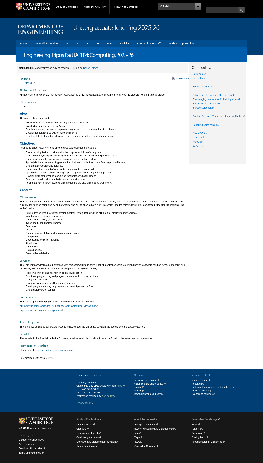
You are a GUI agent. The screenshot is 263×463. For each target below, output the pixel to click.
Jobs (136, 433)
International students (87, 433)
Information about (201, 375)
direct (95, 68)
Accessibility (25, 444)
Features (196, 428)
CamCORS (199, 133)
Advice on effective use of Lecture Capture (215, 95)
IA (67, 43)
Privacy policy (83, 403)
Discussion (197, 433)
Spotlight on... (199, 437)
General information (46, 43)
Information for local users (147, 394)
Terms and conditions (30, 452)
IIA (87, 43)
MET (109, 43)
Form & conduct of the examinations (54, 350)
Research (197, 383)
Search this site (214, 5)
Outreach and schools (145, 380)
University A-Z (26, 435)
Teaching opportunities (181, 43)
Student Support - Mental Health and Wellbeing (217, 116)
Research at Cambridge (125, 6)
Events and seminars (203, 394)
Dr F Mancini (26, 83)
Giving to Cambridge (145, 424)
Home (23, 43)
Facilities (124, 43)
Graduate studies (200, 390)
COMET (197, 146)
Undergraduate (84, 424)
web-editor (107, 396)
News (137, 442)
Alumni (137, 387)
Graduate (81, 428)
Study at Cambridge (67, 6)
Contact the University (30, 439)
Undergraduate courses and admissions (213, 387)
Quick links (139, 375)
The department (200, 380)
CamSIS (197, 137)
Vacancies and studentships (148, 383)
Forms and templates (204, 86)
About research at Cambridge (207, 442)
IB (77, 43)
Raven (86, 68)
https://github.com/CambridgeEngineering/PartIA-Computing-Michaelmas (58, 306)
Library (137, 390)
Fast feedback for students (206, 103)
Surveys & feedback (203, 107)
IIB (98, 43)
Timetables (199, 78)
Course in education (87, 446)
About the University (95, 6)
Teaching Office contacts (206, 125)
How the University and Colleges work (154, 428)
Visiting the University (145, 446)
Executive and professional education (96, 442)
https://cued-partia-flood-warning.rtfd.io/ (40, 310)
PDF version (182, 78)
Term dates (199, 74)
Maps (137, 437)
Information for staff (148, 43)
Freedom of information (31, 448)
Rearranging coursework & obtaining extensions (218, 99)
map (120, 385)
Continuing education (87, 437)
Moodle (197, 141)
